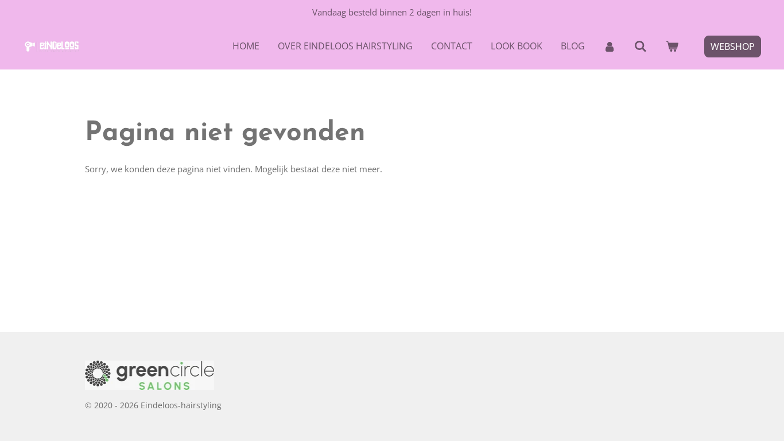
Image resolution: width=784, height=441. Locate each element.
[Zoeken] (640, 46)
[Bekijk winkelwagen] (672, 46)
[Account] (609, 46)
